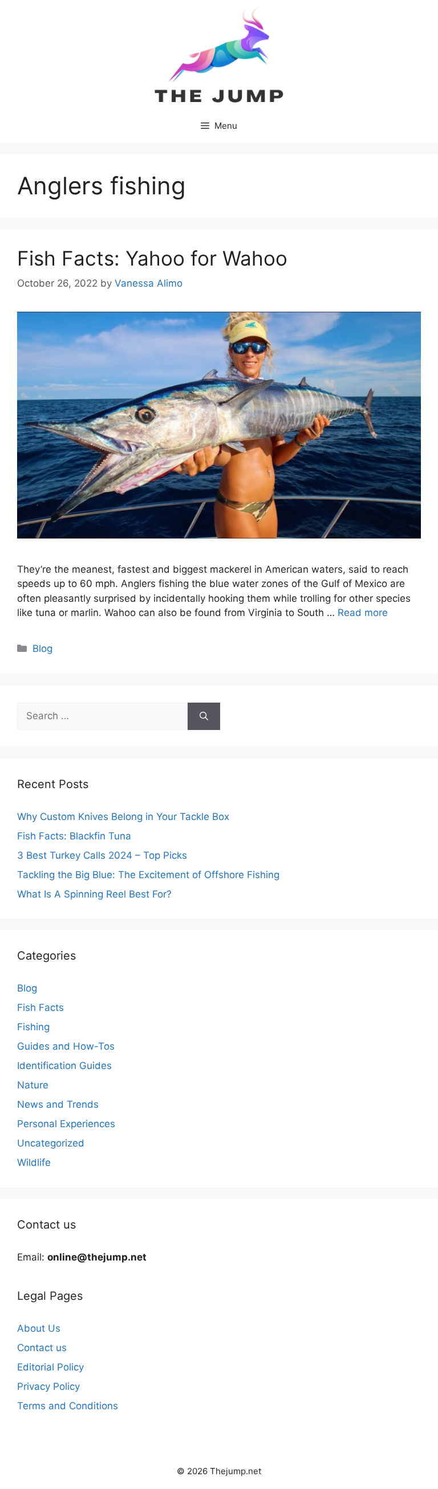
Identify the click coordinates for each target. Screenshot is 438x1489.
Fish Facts (40, 1007)
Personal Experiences (66, 1123)
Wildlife (34, 1162)
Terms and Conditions (67, 1406)
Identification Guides (64, 1065)
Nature (32, 1085)
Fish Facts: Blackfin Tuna (74, 836)
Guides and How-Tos (66, 1046)
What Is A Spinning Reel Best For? (94, 894)
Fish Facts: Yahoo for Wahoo (152, 258)
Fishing (33, 1027)
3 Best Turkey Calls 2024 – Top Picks (102, 855)
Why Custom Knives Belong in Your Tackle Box (123, 816)
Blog (42, 648)
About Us (38, 1328)
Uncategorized (50, 1143)
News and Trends (58, 1104)
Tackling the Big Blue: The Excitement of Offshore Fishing (148, 874)
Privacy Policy (48, 1386)
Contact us (42, 1347)
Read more (363, 612)
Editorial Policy (50, 1367)
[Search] (204, 716)
